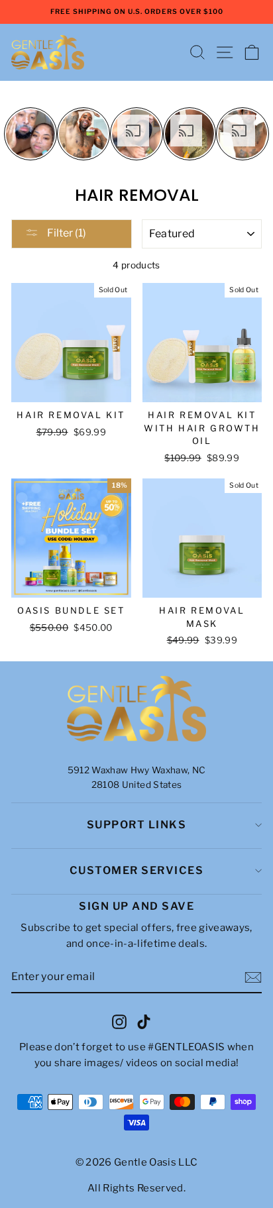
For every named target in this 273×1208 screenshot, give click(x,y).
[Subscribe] (253, 977)
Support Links (137, 824)
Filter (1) (65, 233)
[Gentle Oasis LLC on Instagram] (119, 1021)
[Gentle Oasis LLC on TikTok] (143, 1021)
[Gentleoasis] (136, 709)
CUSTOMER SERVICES (137, 870)
